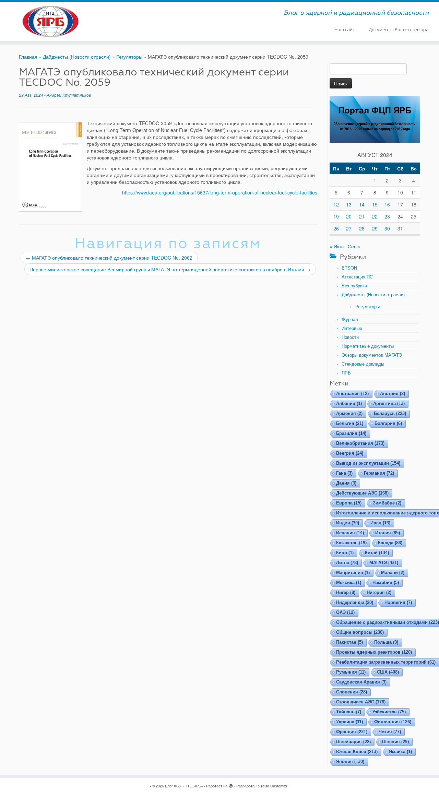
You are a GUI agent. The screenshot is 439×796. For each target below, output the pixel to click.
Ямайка (400, 751)
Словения (351, 691)
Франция (351, 731)
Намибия (385, 582)
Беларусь (390, 413)
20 (349, 216)
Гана (344, 473)
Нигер (345, 592)
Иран (380, 522)
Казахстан (351, 542)
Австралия (352, 393)
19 (336, 216)
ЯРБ (346, 372)
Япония (350, 761)
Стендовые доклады (363, 363)
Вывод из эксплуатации (368, 463)
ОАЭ (345, 612)
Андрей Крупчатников (69, 95)
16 (387, 204)
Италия (387, 532)
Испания (350, 532)
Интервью (352, 328)
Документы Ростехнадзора (399, 29)
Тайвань (348, 711)
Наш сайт (344, 29)
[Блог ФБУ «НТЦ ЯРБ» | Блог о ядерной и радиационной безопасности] (50, 21)
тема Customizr (274, 785)
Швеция (395, 741)
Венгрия (349, 453)
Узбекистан (389, 711)
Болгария (388, 423)
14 (362, 204)
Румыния (351, 672)
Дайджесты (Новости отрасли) (77, 56)
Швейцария (353, 741)
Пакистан (349, 642)
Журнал (350, 319)
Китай (377, 552)
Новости (350, 337)
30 (387, 228)
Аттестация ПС (357, 276)
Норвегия (398, 602)
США (388, 672)
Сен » (354, 246)
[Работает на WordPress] (230, 784)
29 (375, 228)
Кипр (345, 552)
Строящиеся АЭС (360, 701)
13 (349, 204)
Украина (349, 721)
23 (387, 216)
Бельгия (349, 423)
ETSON (349, 267)
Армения (349, 413)
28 (362, 228)
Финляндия (392, 721)
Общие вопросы (360, 632)
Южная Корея (357, 751)
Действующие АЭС (362, 493)
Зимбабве (387, 503)
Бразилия (351, 433)
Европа (348, 503)
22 (375, 216)
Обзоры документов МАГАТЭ (372, 355)
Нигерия (379, 592)
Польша (386, 642)
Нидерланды (354, 602)
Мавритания (353, 572)
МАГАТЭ (383, 562)
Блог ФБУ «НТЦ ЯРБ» (184, 785)
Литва (347, 562)
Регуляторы (129, 56)
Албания (349, 403)
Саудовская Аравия (361, 682)
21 (362, 216)
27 (349, 228)
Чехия (390, 731)
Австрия (392, 393)
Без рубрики (354, 285)
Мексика (348, 582)
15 (375, 204)
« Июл (337, 246)
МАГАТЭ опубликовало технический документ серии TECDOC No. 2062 (109, 257)
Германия (379, 473)
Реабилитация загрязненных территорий (386, 662)
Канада (390, 542)
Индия (347, 522)
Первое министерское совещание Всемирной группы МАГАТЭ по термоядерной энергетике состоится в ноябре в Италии (169, 269)
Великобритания (360, 443)
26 (336, 228)
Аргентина (389, 403)
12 (336, 204)
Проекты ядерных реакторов (374, 652)
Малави (392, 572)
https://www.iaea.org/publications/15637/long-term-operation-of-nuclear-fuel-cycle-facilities (219, 192)
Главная (28, 56)
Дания (346, 483)
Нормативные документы (368, 346)
